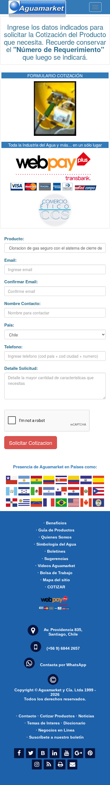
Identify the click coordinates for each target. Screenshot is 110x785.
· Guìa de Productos (55, 530)
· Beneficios (55, 523)
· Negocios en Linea (55, 730)
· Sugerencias (55, 558)
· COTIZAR (55, 587)
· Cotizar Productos (56, 716)
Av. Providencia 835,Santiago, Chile (63, 631)
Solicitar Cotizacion (30, 442)
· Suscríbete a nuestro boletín (55, 737)
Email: (10, 260)
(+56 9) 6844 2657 (63, 648)
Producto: (14, 239)
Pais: (9, 325)
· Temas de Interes (42, 723)
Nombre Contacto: (22, 303)
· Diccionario (73, 723)
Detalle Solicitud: (21, 368)
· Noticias (85, 716)
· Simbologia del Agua (55, 544)
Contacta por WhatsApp (63, 664)
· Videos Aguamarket (55, 565)
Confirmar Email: (21, 282)
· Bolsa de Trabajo (55, 572)
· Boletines (55, 551)
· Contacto (26, 716)
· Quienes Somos (55, 537)
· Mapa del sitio (55, 580)
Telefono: (13, 347)
